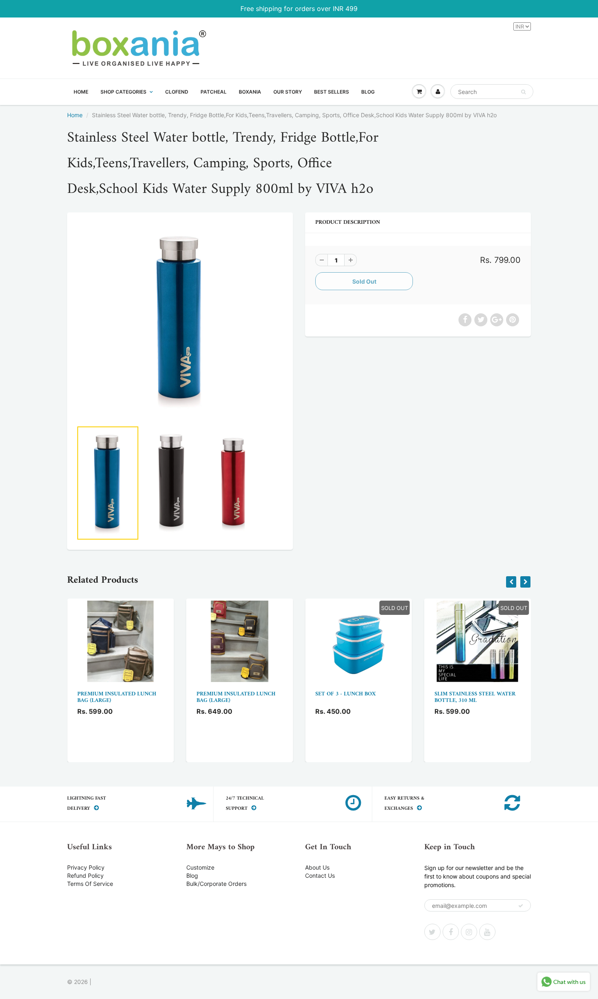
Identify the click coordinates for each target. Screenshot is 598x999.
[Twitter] (432, 932)
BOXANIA (250, 92)
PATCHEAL (214, 92)
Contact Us (320, 875)
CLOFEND (176, 92)
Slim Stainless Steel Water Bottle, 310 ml (474, 697)
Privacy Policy (86, 867)
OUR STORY (287, 92)
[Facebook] (451, 932)
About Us (317, 867)
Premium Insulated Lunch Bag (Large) (116, 697)
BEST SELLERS (331, 92)
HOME (81, 92)
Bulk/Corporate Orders (216, 883)
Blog (192, 875)
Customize (200, 867)
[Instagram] (469, 932)
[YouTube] (487, 932)
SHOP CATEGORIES (123, 92)
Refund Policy (85, 875)
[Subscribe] (521, 905)
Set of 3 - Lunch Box (345, 694)
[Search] (523, 91)
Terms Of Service (90, 883)
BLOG (368, 92)
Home (75, 114)
